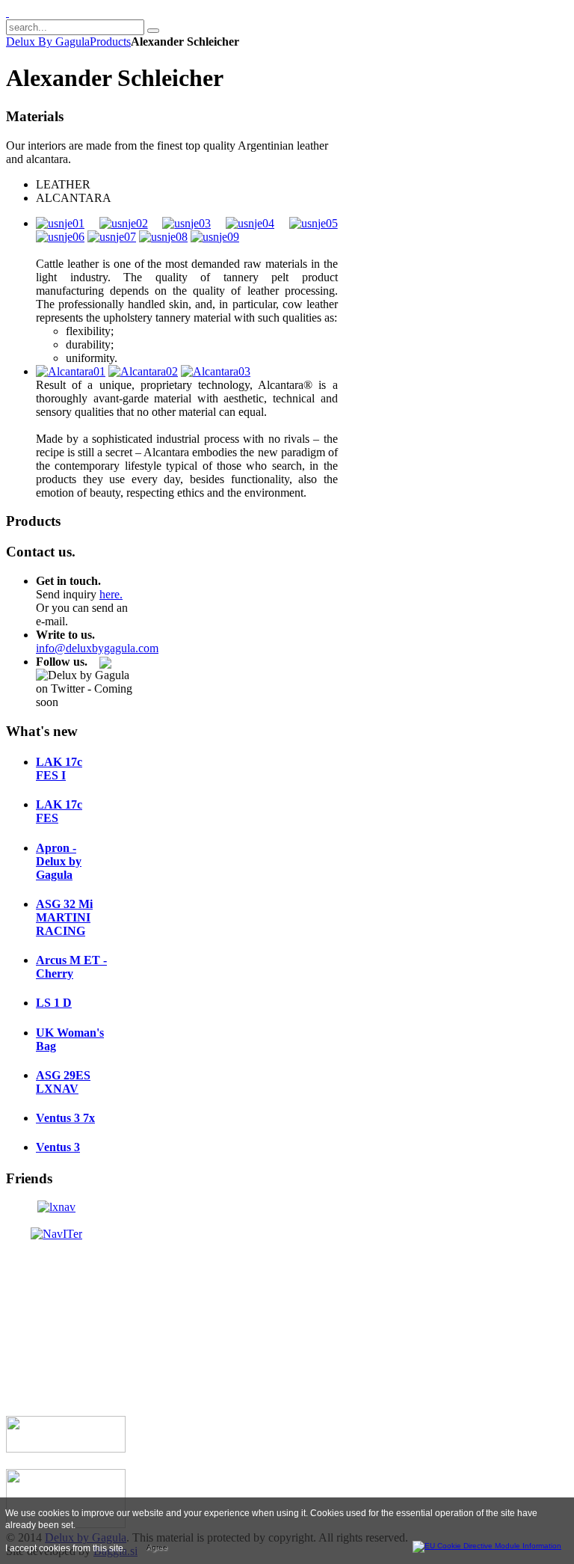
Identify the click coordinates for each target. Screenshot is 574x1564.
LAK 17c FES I (59, 768)
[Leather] (60, 223)
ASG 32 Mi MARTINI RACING (64, 917)
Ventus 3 (58, 1147)
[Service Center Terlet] (66, 1448)
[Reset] (153, 30)
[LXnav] (56, 1206)
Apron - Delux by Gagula (58, 861)
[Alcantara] (70, 371)
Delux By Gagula (48, 41)
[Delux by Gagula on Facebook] (105, 661)
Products (110, 41)
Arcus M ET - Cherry (71, 967)
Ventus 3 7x (65, 1117)
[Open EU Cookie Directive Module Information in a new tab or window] (487, 1544)
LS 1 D (54, 1002)
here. (111, 594)
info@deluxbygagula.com (97, 648)
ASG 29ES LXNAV (63, 1082)
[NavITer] (56, 1233)
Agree (156, 1547)
